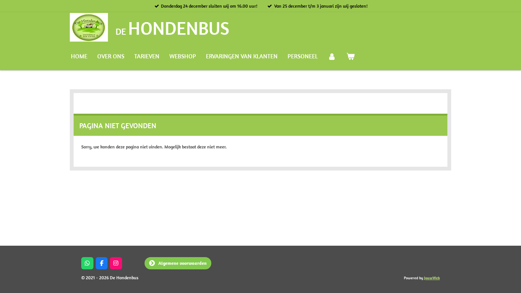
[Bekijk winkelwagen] (350, 56)
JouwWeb (432, 277)
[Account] (332, 56)
